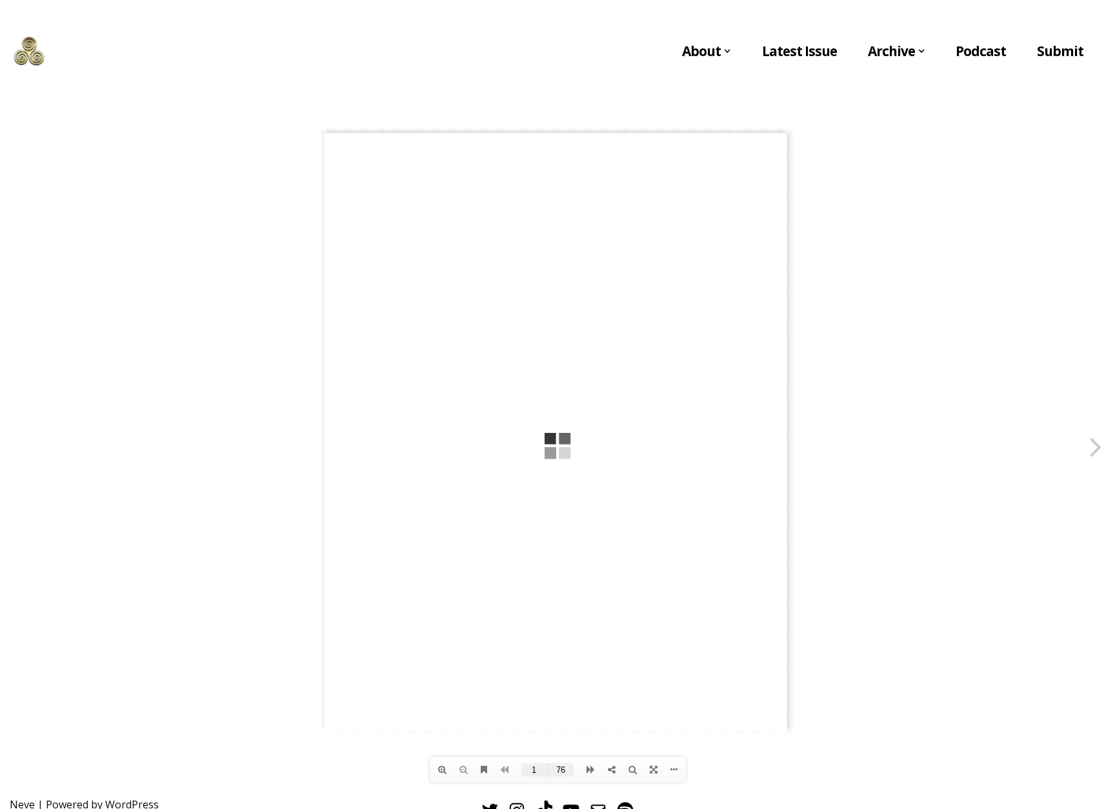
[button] (727, 51)
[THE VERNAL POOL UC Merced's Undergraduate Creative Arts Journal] (29, 51)
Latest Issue (799, 51)
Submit (1060, 51)
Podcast (981, 51)
